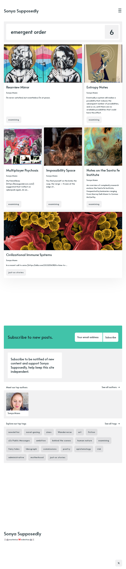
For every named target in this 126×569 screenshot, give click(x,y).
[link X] (118, 563)
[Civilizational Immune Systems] (63, 245)
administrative (16, 457)
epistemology (84, 449)
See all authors (109, 387)
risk (99, 449)
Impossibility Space (60, 170)
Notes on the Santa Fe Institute (103, 172)
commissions (50, 449)
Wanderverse (65, 432)
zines (48, 432)
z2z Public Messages (19, 440)
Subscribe (110, 337)
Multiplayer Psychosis (22, 170)
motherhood (37, 457)
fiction (91, 432)
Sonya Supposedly (21, 10)
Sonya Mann (11, 92)
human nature (84, 440)
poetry (66, 449)
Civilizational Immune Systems (29, 254)
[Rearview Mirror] (43, 84)
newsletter (14, 432)
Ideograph (31, 449)
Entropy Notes (97, 87)
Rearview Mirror (17, 87)
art (80, 432)
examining (13, 119)
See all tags (111, 423)
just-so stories (16, 272)
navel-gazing (33, 432)
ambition (41, 440)
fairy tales (14, 449)
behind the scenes (61, 440)
